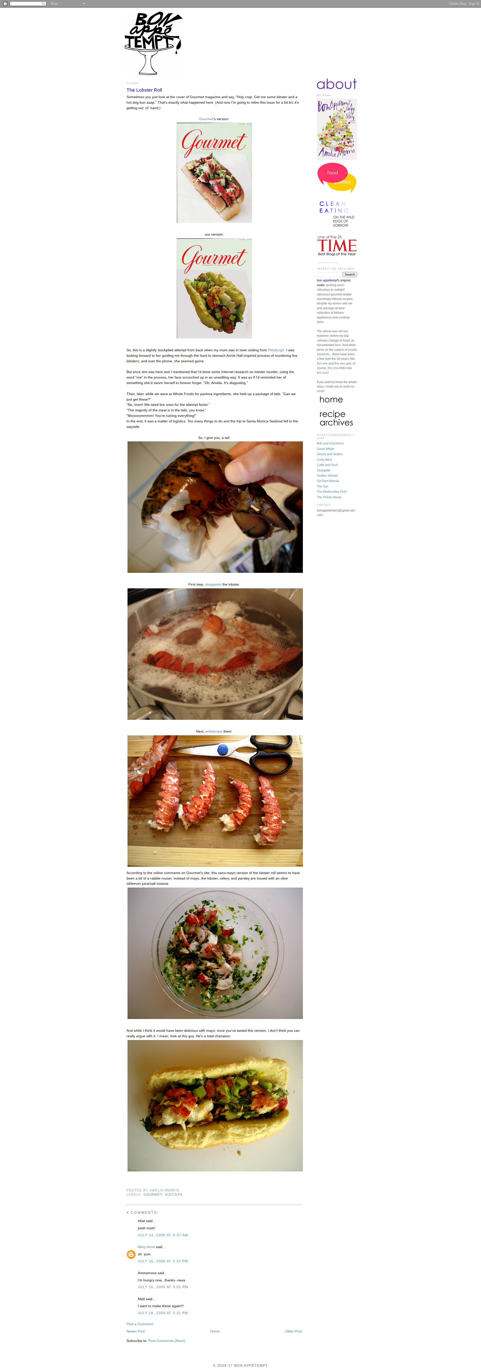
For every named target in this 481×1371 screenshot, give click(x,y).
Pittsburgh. (276, 350)
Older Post (293, 1331)
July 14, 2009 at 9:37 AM (163, 1235)
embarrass (214, 731)
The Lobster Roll (144, 90)
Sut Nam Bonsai (328, 481)
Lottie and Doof (327, 465)
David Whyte (325, 449)
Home (215, 1331)
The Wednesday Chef (331, 491)
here (338, 345)
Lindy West (324, 459)
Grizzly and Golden (330, 454)
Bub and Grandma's (330, 443)
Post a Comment (140, 1324)
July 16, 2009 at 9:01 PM (163, 1287)
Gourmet (206, 119)
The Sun (322, 486)
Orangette (323, 470)
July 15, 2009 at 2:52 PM (163, 1261)
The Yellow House (329, 497)
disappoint (213, 584)
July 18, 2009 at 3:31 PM (163, 1313)
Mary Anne (146, 1247)
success (174, 1194)
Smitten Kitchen (327, 475)
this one (322, 363)
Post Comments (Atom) (166, 1341)
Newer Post (136, 1331)
